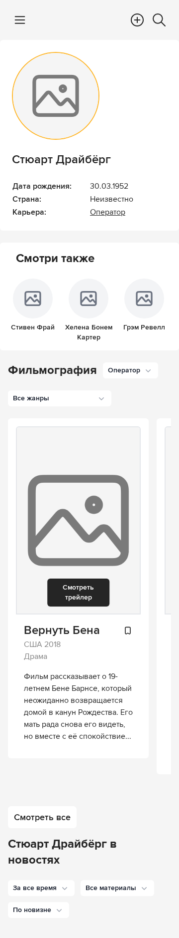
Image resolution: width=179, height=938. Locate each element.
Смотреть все (42, 817)
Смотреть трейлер (78, 592)
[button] (41, 888)
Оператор (107, 212)
